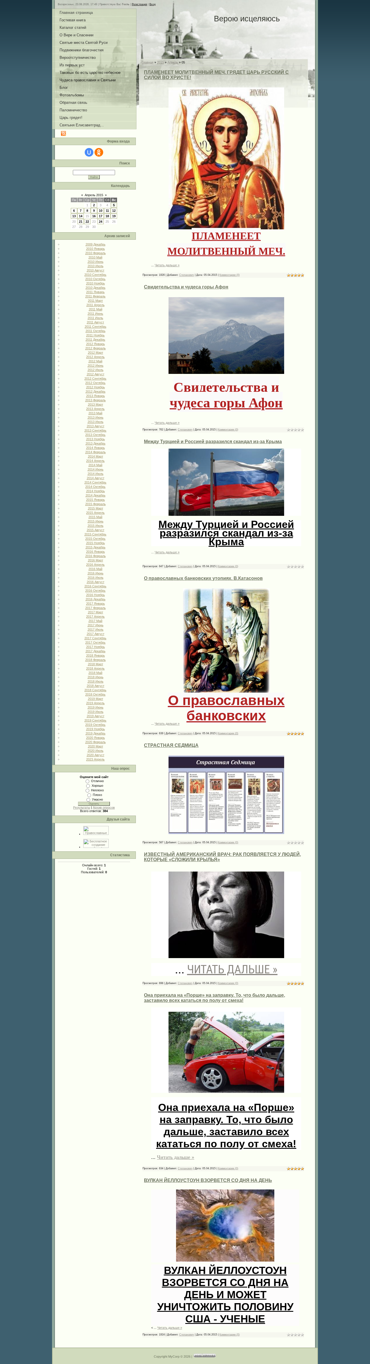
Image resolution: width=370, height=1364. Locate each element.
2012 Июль (95, 370)
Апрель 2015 (94, 195)
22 (87, 221)
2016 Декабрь (96, 599)
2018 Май (95, 672)
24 (100, 221)
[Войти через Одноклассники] (99, 152)
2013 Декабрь (96, 443)
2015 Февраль (95, 504)
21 (80, 221)
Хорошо (97, 785)
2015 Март (95, 508)
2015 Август (95, 530)
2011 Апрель (95, 305)
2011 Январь (95, 292)
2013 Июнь (95, 417)
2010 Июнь (95, 261)
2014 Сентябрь (95, 482)
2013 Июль (95, 422)
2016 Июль (95, 577)
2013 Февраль (95, 400)
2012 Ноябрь (95, 387)
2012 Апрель (95, 357)
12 (114, 210)
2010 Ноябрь (95, 283)
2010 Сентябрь (95, 274)
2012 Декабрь (96, 391)
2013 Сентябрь (95, 430)
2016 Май (95, 569)
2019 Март (95, 698)
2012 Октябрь (95, 383)
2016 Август (95, 582)
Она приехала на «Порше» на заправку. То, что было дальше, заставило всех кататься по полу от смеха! (214, 998)
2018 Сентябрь (95, 690)
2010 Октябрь (95, 279)
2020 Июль (95, 750)
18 (107, 216)
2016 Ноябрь (95, 595)
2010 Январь (95, 248)
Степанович (186, 274)
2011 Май (95, 309)
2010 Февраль (95, 253)
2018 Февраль (95, 660)
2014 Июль (95, 473)
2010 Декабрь (96, 287)
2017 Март (95, 612)
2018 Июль (95, 681)
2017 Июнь (95, 625)
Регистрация (139, 4)
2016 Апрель (95, 564)
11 (107, 210)
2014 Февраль (95, 452)
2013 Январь (95, 396)
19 (114, 216)
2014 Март (95, 456)
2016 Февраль (95, 556)
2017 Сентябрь (95, 638)
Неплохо (97, 790)
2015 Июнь (95, 521)
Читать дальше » (167, 265)
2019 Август (95, 716)
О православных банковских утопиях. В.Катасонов (203, 578)
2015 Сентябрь (95, 534)
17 (100, 216)
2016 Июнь (95, 573)
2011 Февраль (95, 296)
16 (94, 216)
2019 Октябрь (95, 724)
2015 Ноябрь (95, 543)
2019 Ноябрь (95, 729)
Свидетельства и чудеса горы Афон (186, 286)
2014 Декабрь (96, 495)
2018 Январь (95, 655)
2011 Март (95, 300)
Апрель (172, 62)
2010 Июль (95, 266)
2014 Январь (95, 447)
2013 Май (95, 413)
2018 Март (95, 664)
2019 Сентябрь (95, 720)
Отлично (97, 781)
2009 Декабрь (96, 244)
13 (74, 216)
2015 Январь (95, 499)
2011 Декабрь (95, 339)
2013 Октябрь (95, 434)
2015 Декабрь (96, 547)
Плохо (97, 795)
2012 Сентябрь (95, 378)
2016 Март (95, 560)
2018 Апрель (95, 668)
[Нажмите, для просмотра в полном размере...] (226, 826)
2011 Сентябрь (95, 326)
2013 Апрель (95, 409)
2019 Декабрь (96, 733)
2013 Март (95, 404)
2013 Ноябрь (95, 439)
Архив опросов (104, 807)
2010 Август (95, 270)
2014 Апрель (95, 460)
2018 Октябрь (95, 694)
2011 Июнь (95, 313)
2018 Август (95, 685)
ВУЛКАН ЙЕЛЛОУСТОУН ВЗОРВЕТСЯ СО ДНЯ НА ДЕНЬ (208, 1180)
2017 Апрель (95, 616)
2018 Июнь (95, 677)
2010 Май (95, 257)
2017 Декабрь (96, 651)
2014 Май (95, 465)
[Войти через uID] (89, 152)
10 (100, 210)
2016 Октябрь (95, 590)
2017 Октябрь (95, 642)
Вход (152, 4)
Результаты (81, 807)
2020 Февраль (95, 742)
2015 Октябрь (95, 538)
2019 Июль (95, 711)
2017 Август (95, 634)
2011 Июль (95, 318)
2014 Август (95, 478)
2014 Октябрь (95, 486)
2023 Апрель (95, 759)
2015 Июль (95, 525)
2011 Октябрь (96, 331)
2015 (160, 62)
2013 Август (95, 426)
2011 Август (95, 322)
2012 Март (95, 352)
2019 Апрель (95, 703)
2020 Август (95, 755)
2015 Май (95, 517)
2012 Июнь (95, 365)
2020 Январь (95, 737)
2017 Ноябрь (95, 647)
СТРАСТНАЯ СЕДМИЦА (171, 745)
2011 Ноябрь (95, 335)
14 (80, 216)
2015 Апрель (95, 512)
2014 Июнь (95, 469)
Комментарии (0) (229, 274)
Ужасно (97, 799)
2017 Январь (95, 603)
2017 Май (95, 621)
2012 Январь (95, 344)
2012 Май (95, 361)
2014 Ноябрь (95, 491)
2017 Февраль (95, 608)
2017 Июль (95, 629)
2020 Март (95, 746)
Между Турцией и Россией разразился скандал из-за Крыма (213, 441)
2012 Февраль (95, 348)
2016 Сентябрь (95, 586)
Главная (147, 62)
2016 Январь (95, 551)
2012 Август (95, 374)
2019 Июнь (95, 707)
